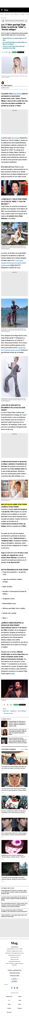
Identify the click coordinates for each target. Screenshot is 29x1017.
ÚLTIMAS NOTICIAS (7, 888)
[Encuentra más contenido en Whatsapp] (9, 52)
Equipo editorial (14, 946)
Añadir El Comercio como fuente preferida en (14, 20)
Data (20, 1000)
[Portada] (14, 945)
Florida (2, 14)
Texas (11, 14)
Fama (9, 1004)
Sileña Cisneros (7, 85)
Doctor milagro (22, 711)
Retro (19, 1004)
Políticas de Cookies (14, 975)
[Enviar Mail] (2, 85)
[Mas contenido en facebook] (11, 988)
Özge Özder (15, 138)
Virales (9, 1008)
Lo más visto (6, 719)
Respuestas (9, 996)
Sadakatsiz (13, 711)
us (9, 1000)
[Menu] (2, 10)
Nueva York (16, 14)
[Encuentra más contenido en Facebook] (2, 52)
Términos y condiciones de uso (14, 970)
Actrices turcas (8, 713)
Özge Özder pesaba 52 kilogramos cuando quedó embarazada (13, 262)
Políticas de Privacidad (14, 973)
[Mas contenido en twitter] (14, 988)
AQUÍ (22, 476)
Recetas (20, 1008)
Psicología (22, 14)
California (7, 14)
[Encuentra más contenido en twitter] (6, 52)
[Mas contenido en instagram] (17, 988)
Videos (20, 996)
